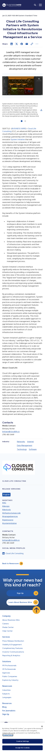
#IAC (4, 503)
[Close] (42, 726)
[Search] (35, 5)
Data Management (24, 445)
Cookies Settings (22, 741)
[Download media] (41, 110)
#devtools (6, 509)
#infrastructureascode (11, 513)
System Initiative (18, 139)
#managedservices (10, 516)
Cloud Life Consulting (14, 553)
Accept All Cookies (22, 748)
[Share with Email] (27, 44)
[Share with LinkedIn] (11, 44)
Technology (22, 449)
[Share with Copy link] (32, 44)
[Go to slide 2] (25, 121)
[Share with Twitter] (16, 44)
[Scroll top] (36, 610)
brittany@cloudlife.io (11, 431)
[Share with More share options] (37, 44)
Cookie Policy (8, 735)
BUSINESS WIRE (19, 128)
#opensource (7, 520)
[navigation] (40, 5)
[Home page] (11, 5)
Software (33, 449)
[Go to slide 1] (21, 121)
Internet (30, 441)
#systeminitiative (9, 523)
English (6, 495)
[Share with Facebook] (22, 44)
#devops (5, 506)
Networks (21, 441)
